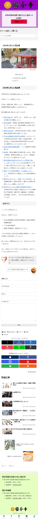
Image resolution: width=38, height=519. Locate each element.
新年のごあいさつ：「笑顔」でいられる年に (18, 179)
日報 (4, 332)
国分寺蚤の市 (8, 117)
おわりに (16, 80)
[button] (36, 36)
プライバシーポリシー (19, 513)
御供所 (6, 152)
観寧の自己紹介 (9, 131)
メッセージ (4, 301)
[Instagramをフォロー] (10, 361)
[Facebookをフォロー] (28, 357)
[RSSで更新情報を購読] (28, 366)
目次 (16, 74)
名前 (4, 278)
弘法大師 (5, 334)
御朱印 (27, 332)
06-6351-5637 (17, 485)
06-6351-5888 (17, 498)
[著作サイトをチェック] (10, 357)
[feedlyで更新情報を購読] (10, 366)
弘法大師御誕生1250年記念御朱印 (15, 136)
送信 (19, 325)
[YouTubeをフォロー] (28, 361)
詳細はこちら (19, 21)
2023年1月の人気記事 (20, 78)
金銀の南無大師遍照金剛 (12, 147)
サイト (3, 294)
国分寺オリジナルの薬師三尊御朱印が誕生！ (18, 187)
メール (5, 286)
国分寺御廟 (7, 123)
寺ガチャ (20, 332)
